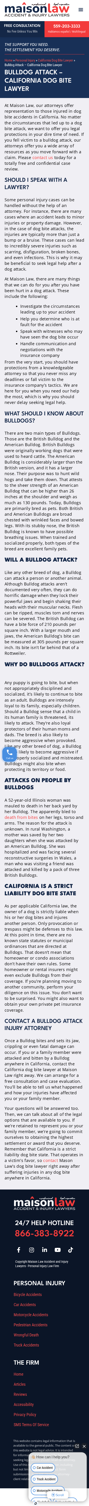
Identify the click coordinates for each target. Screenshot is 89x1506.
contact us (42, 157)
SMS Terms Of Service (31, 1424)
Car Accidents (25, 1304)
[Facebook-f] (18, 1250)
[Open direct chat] (77, 1446)
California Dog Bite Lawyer (55, 60)
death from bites (21, 817)
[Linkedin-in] (44, 1250)
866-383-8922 (44, 1234)
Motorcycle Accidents (31, 1315)
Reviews (20, 1394)
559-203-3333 (66, 26)
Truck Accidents (26, 1345)
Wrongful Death (26, 1335)
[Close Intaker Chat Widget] (84, 1446)
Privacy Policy (25, 1414)
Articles (20, 1384)
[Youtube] (57, 1250)
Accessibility (24, 1404)
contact (50, 1160)
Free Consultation (22, 26)
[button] (80, 9)
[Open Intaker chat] (35, 1503)
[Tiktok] (70, 1250)
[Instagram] (31, 1250)
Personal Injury (25, 60)
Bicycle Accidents (28, 1294)
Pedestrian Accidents (30, 1325)
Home (9, 60)
